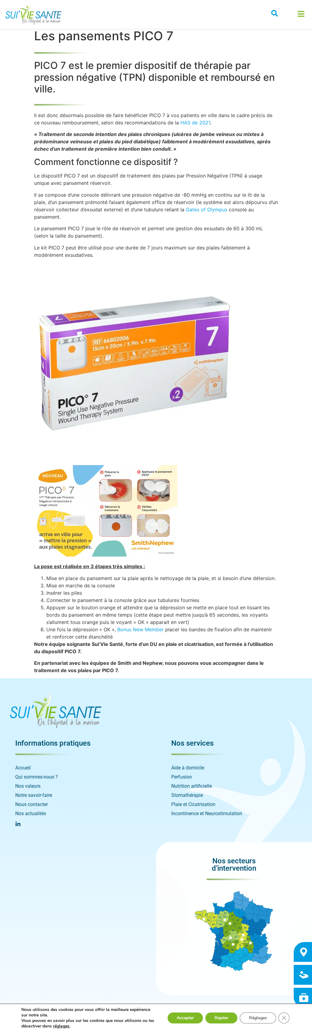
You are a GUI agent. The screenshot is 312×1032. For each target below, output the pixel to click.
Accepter (185, 1018)
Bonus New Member (140, 629)
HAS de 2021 (195, 123)
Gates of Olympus (206, 209)
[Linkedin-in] (18, 824)
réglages (61, 1026)
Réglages (258, 1018)
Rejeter (221, 1018)
